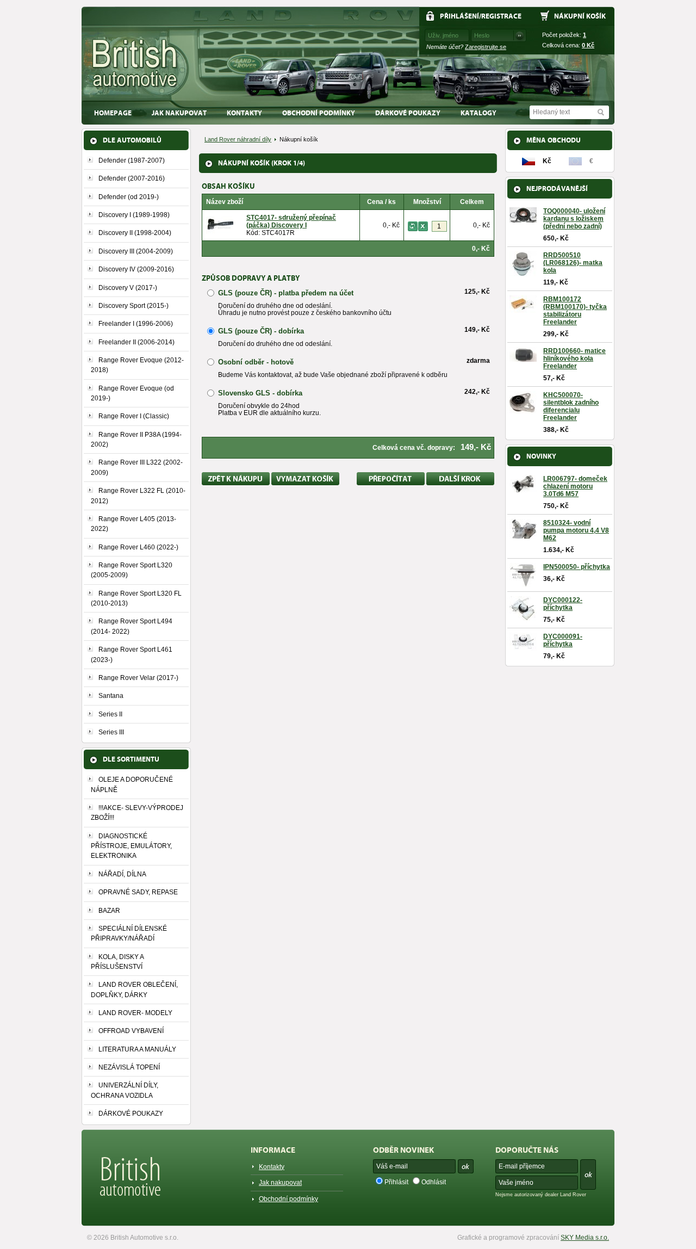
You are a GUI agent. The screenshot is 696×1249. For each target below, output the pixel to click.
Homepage (113, 113)
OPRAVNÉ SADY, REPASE (138, 892)
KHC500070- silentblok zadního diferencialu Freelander (571, 406)
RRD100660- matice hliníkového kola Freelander (574, 358)
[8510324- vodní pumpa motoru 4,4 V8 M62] (523, 535)
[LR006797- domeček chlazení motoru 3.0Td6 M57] (523, 488)
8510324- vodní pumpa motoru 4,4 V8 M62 (576, 530)
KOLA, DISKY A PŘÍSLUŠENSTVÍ (117, 961)
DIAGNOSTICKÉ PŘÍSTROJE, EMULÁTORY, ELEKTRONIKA (131, 846)
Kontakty (244, 113)
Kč (588, 45)
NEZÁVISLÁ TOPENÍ (129, 1067)
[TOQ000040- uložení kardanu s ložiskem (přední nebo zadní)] (523, 218)
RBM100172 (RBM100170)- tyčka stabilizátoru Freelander (575, 310)
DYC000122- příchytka (562, 603)
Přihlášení (459, 16)
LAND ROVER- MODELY (135, 1013)
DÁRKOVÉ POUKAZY (407, 113)
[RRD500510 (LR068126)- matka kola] (523, 272)
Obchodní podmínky (318, 113)
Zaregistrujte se (485, 47)
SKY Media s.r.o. (585, 1237)
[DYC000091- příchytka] (523, 647)
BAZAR (109, 910)
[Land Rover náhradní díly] (135, 63)
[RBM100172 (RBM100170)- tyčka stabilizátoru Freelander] (523, 309)
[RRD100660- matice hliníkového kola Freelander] (523, 358)
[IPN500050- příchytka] (523, 583)
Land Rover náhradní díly (237, 139)
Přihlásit (396, 1182)
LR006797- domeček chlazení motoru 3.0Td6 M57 (575, 486)
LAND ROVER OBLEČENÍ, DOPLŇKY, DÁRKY (134, 989)
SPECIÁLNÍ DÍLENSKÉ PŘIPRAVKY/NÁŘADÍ (129, 933)
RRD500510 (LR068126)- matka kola (572, 262)
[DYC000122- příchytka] (523, 617)
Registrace (501, 16)
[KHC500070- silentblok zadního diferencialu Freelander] (523, 410)
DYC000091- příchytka (562, 640)
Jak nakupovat (179, 113)
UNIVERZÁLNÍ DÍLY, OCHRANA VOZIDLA (124, 1090)
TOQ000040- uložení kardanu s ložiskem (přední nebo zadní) (574, 218)
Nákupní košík (580, 16)
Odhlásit (433, 1182)
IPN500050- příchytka (576, 567)
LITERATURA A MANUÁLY (137, 1049)
